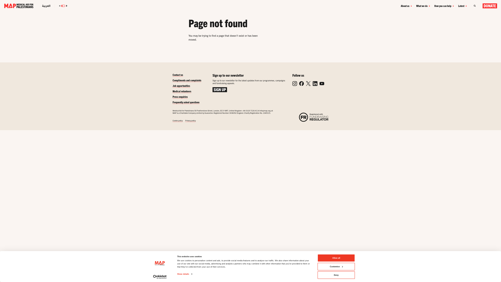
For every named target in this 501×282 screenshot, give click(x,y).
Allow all (336, 258)
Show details (183, 274)
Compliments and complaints (187, 80)
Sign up (220, 89)
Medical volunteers (182, 91)
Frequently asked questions (186, 102)
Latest (461, 5)
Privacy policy (190, 120)
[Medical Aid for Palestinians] (19, 5)
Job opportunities (181, 85)
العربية (46, 6)
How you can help (442, 5)
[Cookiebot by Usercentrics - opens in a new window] (159, 277)
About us (405, 5)
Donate (490, 5)
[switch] (63, 6)
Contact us (178, 74)
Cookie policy (178, 120)
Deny (336, 275)
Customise (335, 266)
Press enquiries (180, 96)
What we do (422, 5)
